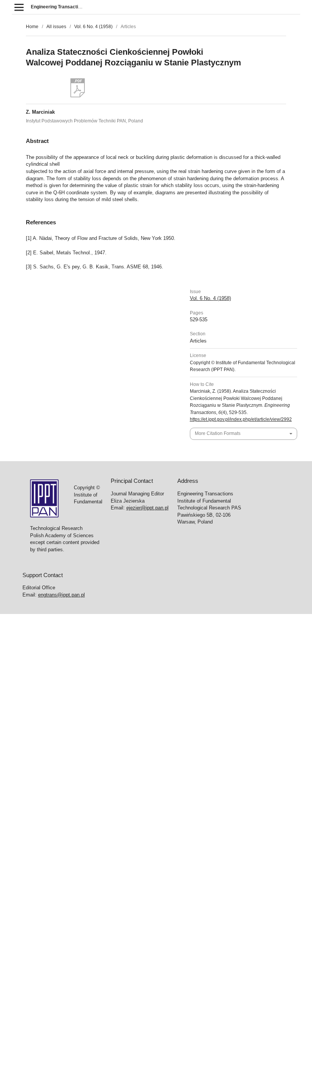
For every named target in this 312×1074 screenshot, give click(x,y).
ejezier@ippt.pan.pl (147, 508)
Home (32, 26)
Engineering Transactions (58, 7)
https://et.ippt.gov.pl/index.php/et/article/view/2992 (241, 419)
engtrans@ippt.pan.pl (61, 595)
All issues (56, 26)
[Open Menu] (19, 7)
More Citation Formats (217, 433)
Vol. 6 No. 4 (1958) (93, 26)
